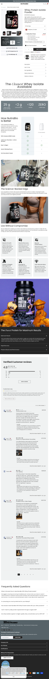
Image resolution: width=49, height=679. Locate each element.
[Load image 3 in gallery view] (14, 33)
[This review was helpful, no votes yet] (42, 433)
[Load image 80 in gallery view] (19, 33)
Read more (32, 422)
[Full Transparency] (6, 51)
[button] (24, 336)
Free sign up (13, 42)
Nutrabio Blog (13, 625)
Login (18, 42)
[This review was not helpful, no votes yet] (44, 433)
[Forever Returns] (7, 48)
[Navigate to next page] (33, 574)
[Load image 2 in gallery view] (9, 33)
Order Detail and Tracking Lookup (30, 625)
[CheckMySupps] (7, 54)
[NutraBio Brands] (10, 622)
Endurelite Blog (20, 625)
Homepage (3, 7)
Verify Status (7, 658)
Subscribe (17, 637)
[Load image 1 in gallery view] (4, 33)
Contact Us (6, 625)
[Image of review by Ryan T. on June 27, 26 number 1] (19, 516)
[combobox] (40, 405)
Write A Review (24, 381)
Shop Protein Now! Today (30, 1)
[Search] (44, 4)
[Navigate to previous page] (16, 574)
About (2, 625)
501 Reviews (32, 14)
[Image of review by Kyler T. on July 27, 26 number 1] (19, 453)
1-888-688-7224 (4, 627)
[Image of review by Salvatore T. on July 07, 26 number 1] (19, 553)
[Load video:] (24, 173)
